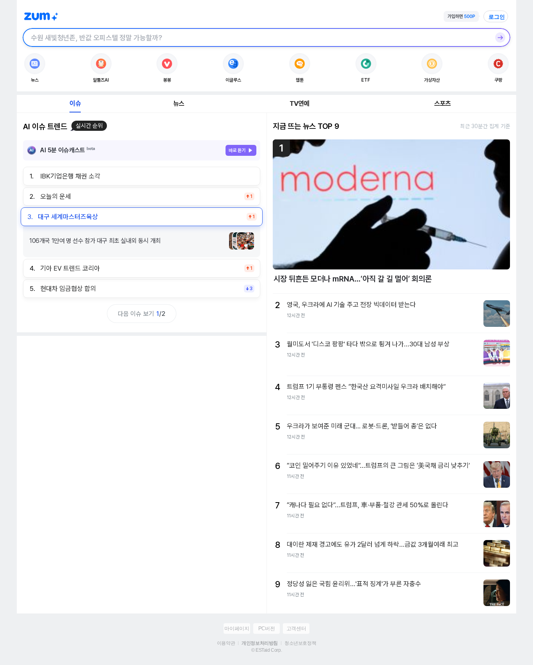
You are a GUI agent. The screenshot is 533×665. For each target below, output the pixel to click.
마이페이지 (236, 628)
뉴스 (178, 103)
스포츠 (442, 103)
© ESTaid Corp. (266, 650)
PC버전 (266, 628)
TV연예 (299, 103)
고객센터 (296, 628)
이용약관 (226, 643)
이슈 (74, 103)
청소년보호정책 (300, 643)
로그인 (497, 17)
